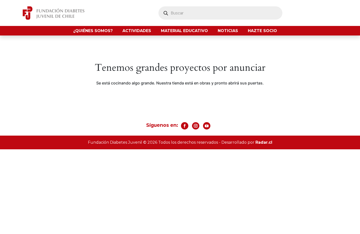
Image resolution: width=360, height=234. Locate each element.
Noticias (228, 30)
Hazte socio (262, 30)
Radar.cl (263, 142)
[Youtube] (206, 125)
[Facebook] (184, 125)
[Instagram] (195, 125)
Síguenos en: (162, 125)
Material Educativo (184, 30)
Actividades (136, 30)
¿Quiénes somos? (93, 30)
